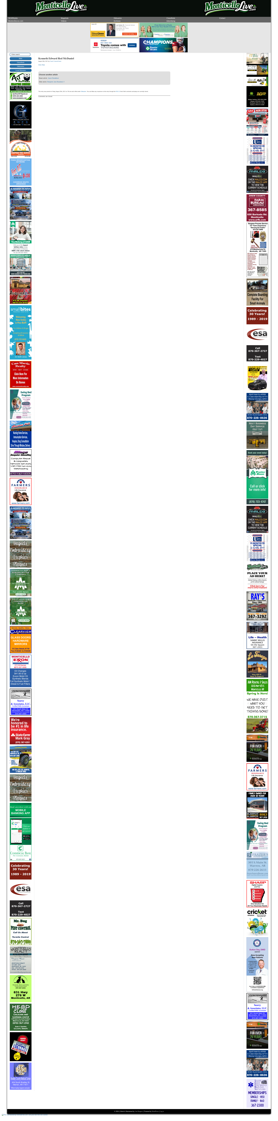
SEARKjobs (13, 18)
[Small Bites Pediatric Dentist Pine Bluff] (20, 359)
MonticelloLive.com (15, 21)
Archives (117, 21)
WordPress (155, 1111)
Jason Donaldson (53, 78)
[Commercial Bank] (20, 860)
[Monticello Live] (114, 52)
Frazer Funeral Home (55, 61)
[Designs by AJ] (20, 99)
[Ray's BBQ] (257, 620)
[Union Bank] (257, 164)
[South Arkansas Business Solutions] (257, 907)
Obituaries (118, 18)
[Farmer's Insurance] (20, 504)
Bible (20, 58)
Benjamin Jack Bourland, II (55, 82)
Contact (222, 18)
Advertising (170, 21)
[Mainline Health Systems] (163, 37)
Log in (162, 1111)
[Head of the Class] (20, 1030)
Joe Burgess (139, 1111)
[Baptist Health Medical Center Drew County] (163, 52)
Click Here (41, 65)
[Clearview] (20, 653)
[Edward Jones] (114, 37)
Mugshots (64, 18)
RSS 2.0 (118, 91)
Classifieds (170, 18)
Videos (63, 21)
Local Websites (20, 70)
